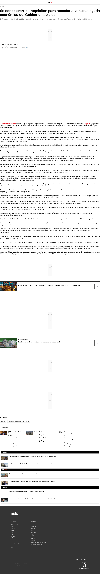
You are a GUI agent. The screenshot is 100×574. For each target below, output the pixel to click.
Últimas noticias (14, 524)
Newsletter (13, 552)
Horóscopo (33, 526)
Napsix (32, 534)
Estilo (12, 532)
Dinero (2, 7)
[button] (12, 2)
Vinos (12, 534)
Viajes (12, 548)
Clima (32, 524)
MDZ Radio (33, 528)
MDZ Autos (13, 550)
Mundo (12, 530)
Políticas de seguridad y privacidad (39, 542)
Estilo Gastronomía (15, 546)
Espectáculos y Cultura (16, 544)
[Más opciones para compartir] (5, 47)
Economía (13, 526)
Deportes (13, 541)
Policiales (13, 528)
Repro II (87, 124)
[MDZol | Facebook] (77, 560)
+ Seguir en (23, 47)
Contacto (33, 540)
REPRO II (3, 421)
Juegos (32, 530)
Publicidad (33, 538)
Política (12, 537)
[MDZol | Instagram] (81, 560)
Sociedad (13, 539)
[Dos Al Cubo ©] (84, 568)
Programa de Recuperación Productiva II (18, 421)
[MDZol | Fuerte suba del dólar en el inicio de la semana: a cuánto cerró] (97, 343)
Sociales (13, 536)
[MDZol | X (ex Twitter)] (88, 560)
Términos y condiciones (36, 544)
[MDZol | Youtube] (84, 560)
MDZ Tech (33, 532)
